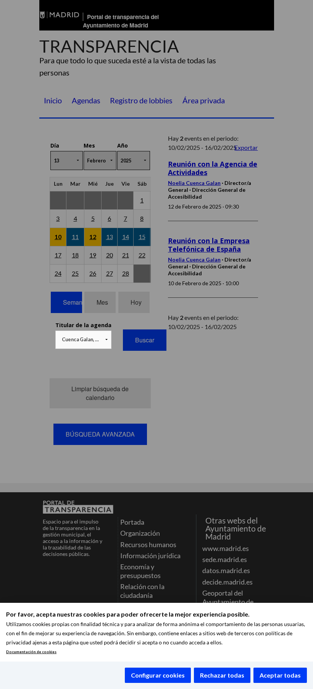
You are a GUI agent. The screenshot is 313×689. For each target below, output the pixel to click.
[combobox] (83, 340)
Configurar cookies (158, 675)
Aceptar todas (280, 675)
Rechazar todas (222, 675)
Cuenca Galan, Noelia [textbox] (85, 339)
